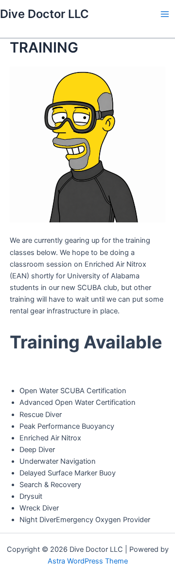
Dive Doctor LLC (44, 14)
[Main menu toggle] (165, 14)
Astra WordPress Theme (88, 561)
